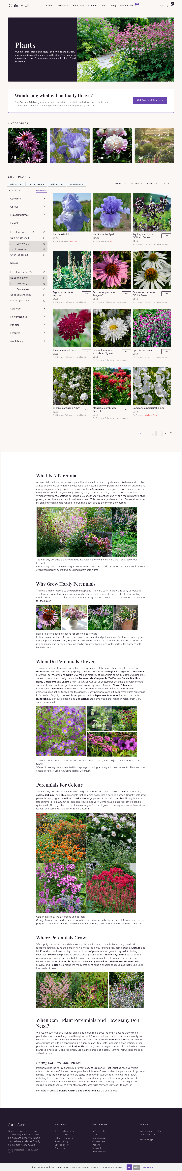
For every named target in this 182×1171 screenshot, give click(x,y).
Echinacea (126, 685)
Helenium (57, 688)
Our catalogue (99, 1138)
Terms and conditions (65, 1131)
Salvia (125, 678)
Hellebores (42, 671)
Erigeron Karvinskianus (80, 640)
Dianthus (135, 678)
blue (63, 795)
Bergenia (96, 489)
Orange (40, 920)
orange (88, 798)
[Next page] (165, 433)
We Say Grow (99, 1152)
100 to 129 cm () (20, 249)
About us (96, 1134)
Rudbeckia (42, 698)
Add (166, 236)
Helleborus (62, 767)
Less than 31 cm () (22, 232)
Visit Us (96, 1145)
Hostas (54, 965)
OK (129, 1167)
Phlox (115, 685)
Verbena (90, 688)
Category (15, 198)
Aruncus (58, 1046)
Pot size (14, 325)
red (77, 798)
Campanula (100, 678)
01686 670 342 (146, 1140)
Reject (136, 1167)
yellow (67, 798)
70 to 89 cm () (20, 289)
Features (15, 333)
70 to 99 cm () (20, 243)
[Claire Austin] (21, 5)
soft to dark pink (45, 795)
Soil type (15, 308)
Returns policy (62, 1134)
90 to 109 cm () (20, 295)
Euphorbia (64, 961)
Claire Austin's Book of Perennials (80, 1090)
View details (28, 146)
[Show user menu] (167, 5)
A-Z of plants (98, 1131)
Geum (69, 675)
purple (119, 798)
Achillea (130, 767)
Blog (113, 5)
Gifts (104, 5)
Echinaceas (42, 637)
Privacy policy (61, 1141)
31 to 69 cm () (20, 237)
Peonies (83, 678)
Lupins (66, 681)
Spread (14, 263)
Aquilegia (103, 767)
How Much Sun (18, 316)
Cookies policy (62, 1145)
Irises (126, 1039)
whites (82, 920)
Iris (91, 678)
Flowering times (19, 215)
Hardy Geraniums (46, 681)
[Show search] (162, 5)
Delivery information (64, 1138)
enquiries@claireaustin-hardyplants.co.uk (150, 1133)
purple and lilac (45, 923)
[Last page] (171, 433)
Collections (62, 5)
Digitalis (113, 671)
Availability (16, 341)
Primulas (45, 951)
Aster (74, 695)
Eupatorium (82, 698)
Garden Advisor (129, 5)
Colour (14, 206)
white (125, 791)
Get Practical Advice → (150, 100)
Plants (49, 5)
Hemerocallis (132, 961)
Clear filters (41, 191)
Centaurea (123, 637)
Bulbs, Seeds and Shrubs (85, 5)
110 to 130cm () (20, 300)
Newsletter (97, 1148)
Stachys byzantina (115, 954)
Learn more (148, 1167)
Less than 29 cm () (21, 272)
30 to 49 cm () (19, 277)
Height (14, 223)
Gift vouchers (98, 1141)
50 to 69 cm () (19, 283)
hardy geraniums (88, 570)
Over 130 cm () (19, 255)
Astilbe (136, 947)
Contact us (60, 1148)
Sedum (123, 695)
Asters (50, 770)
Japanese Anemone (106, 695)
